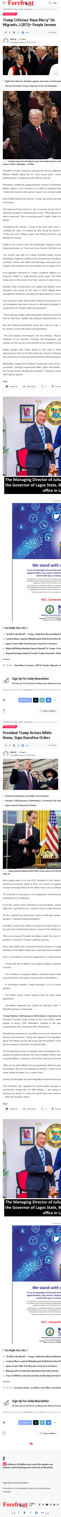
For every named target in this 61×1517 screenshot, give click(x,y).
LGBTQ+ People (42, 665)
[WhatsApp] (58, 1505)
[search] (50, 3)
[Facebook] (39, 1505)
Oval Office (46, 1388)
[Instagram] (51, 1505)
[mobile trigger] (5, 3)
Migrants (54, 665)
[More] (27, 32)
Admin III (13, 39)
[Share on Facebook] (10, 32)
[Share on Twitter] (14, 32)
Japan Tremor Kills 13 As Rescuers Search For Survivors (31, 643)
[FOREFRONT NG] (21, 3)
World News (10, 14)
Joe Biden (35, 1388)
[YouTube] (47, 1505)
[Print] (23, 32)
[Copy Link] (18, 32)
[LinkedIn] (54, 1505)
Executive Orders (22, 1388)
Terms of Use (28, 689)
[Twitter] (43, 1505)
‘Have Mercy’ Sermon (23, 665)
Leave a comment (49, 711)
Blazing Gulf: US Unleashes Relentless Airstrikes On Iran (32, 1371)
